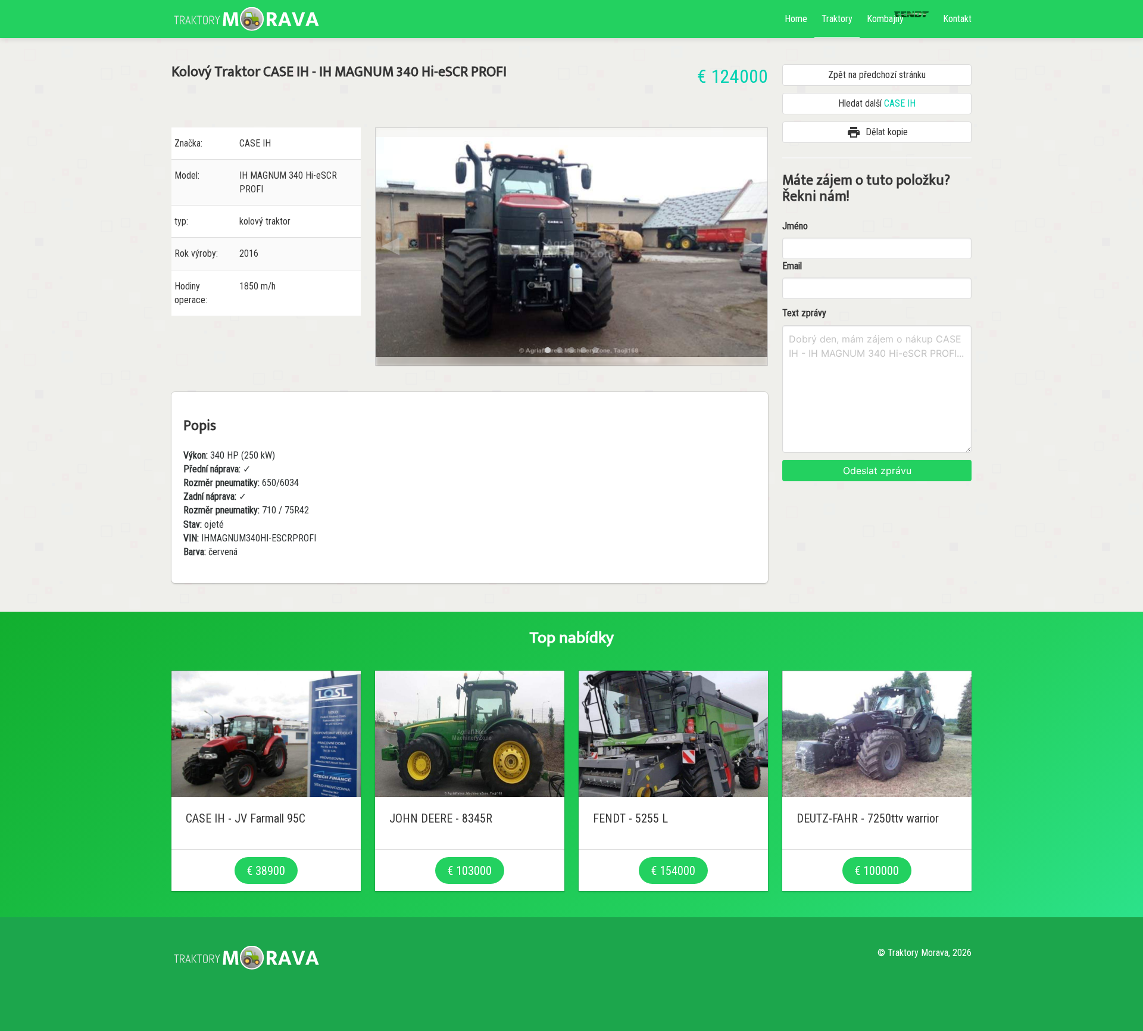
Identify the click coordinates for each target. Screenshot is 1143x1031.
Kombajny (885, 18)
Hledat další (877, 103)
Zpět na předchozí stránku (877, 74)
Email (792, 266)
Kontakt (957, 18)
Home (796, 18)
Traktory (837, 18)
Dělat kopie (877, 132)
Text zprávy (804, 313)
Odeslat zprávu (877, 470)
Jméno (795, 226)
